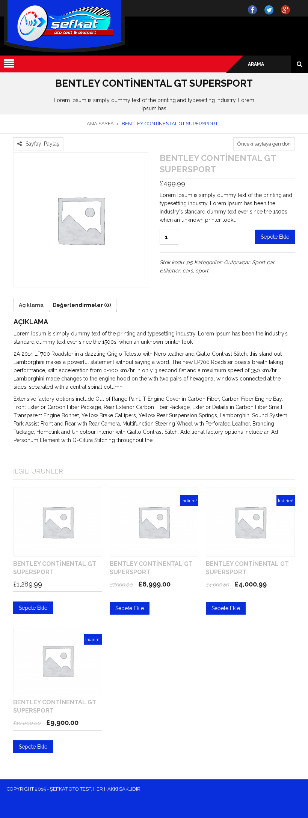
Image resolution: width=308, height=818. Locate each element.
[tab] (31, 305)
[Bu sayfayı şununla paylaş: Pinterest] (44, 132)
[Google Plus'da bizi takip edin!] (287, 10)
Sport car (263, 262)
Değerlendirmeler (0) (82, 305)
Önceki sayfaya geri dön (264, 144)
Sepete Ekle (275, 237)
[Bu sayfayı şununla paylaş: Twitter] (26, 132)
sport (202, 271)
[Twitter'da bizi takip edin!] (270, 10)
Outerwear (236, 262)
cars (188, 271)
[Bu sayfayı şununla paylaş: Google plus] (35, 132)
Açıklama (31, 305)
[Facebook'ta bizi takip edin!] (254, 10)
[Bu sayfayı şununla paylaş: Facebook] (17, 132)
